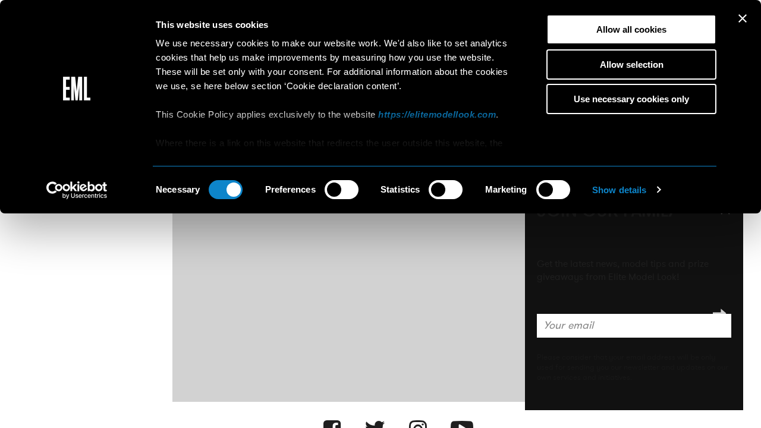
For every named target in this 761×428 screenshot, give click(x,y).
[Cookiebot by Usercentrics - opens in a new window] (77, 190)
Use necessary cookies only (631, 99)
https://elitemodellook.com (437, 114)
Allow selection (631, 64)
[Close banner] (742, 18)
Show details (619, 190)
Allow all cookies (631, 29)
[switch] (342, 189)
